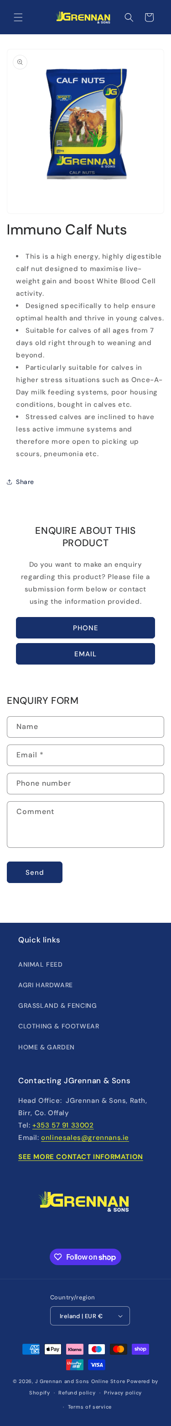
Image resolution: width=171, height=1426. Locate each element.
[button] (18, 17)
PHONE (85, 628)
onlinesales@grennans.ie (85, 1137)
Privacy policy (123, 1392)
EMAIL (85, 654)
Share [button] (25, 482)
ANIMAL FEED (40, 964)
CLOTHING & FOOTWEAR (58, 1026)
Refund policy (76, 1392)
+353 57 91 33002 (63, 1125)
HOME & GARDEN (46, 1047)
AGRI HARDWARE (45, 985)
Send (35, 872)
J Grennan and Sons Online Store (80, 1381)
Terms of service (90, 1407)
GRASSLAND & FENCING (57, 1005)
